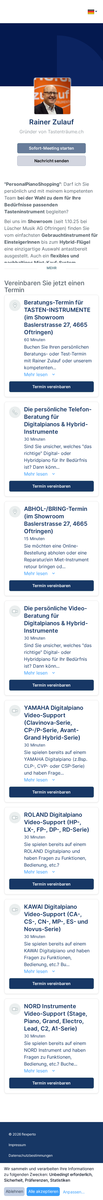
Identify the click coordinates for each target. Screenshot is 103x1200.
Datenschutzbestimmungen (31, 1155)
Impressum (17, 1145)
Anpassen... (74, 1191)
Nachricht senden (51, 160)
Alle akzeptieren (43, 1191)
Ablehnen (14, 1191)
